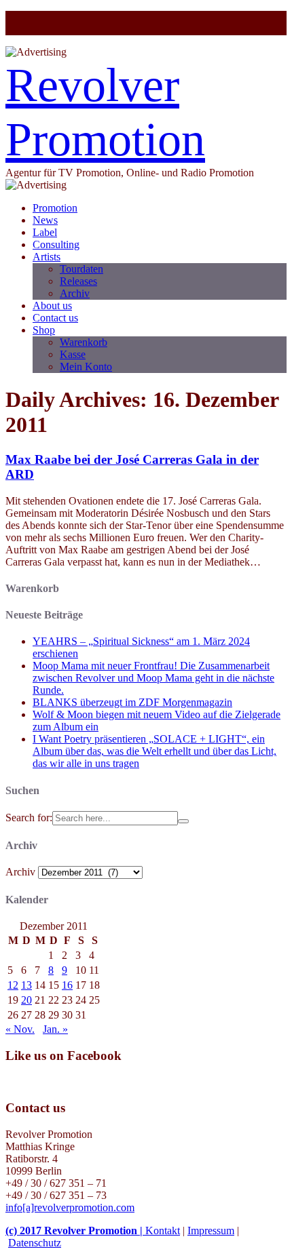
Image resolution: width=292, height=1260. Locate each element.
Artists (46, 256)
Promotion (55, 208)
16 (67, 985)
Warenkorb (83, 342)
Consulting (56, 244)
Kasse (73, 354)
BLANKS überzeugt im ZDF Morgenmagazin (132, 702)
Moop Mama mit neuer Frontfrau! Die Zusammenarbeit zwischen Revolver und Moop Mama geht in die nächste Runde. (153, 678)
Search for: (28, 817)
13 (26, 985)
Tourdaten (81, 269)
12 (12, 985)
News (45, 220)
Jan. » (55, 1029)
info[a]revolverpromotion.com (69, 1207)
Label (45, 232)
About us (52, 305)
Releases (78, 281)
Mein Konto (86, 366)
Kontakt (162, 1230)
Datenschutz (34, 1242)
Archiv (75, 293)
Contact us (55, 317)
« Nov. (20, 1029)
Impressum (210, 1230)
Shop (44, 330)
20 (26, 1000)
